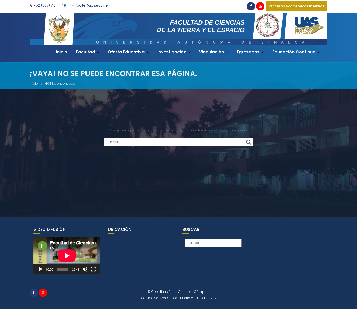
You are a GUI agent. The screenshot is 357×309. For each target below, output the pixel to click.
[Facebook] (251, 6)
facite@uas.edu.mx (92, 5)
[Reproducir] (40, 269)
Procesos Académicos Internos (296, 6)
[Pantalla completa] (93, 269)
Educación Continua (293, 52)
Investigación (171, 52)
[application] (66, 255)
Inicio (61, 52)
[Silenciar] (85, 269)
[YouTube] (260, 6)
